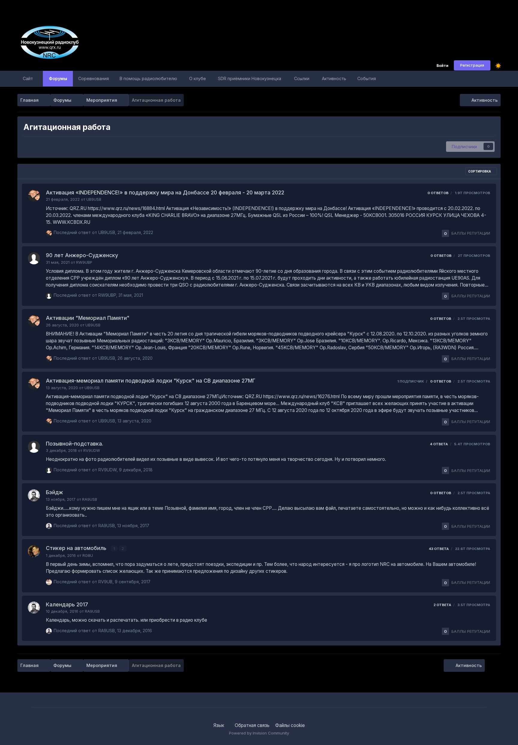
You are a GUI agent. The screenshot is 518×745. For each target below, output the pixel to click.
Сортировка (480, 171)
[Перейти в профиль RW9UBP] (34, 258)
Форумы (58, 78)
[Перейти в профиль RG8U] (34, 551)
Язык (219, 725)
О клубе (197, 78)
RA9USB (89, 499)
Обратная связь (252, 725)
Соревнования (93, 78)
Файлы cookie (290, 725)
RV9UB (105, 581)
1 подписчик (410, 381)
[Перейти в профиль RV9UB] (49, 582)
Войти (442, 66)
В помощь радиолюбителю (148, 78)
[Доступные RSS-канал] (494, 665)
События (366, 78)
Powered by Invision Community (259, 733)
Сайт (28, 78)
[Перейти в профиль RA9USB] (34, 495)
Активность (334, 78)
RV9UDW (91, 450)
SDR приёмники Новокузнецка (249, 78)
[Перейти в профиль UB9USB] (34, 196)
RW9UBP (84, 262)
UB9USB (93, 199)
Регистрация (472, 65)
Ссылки (301, 78)
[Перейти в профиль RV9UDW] (34, 447)
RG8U (87, 555)
